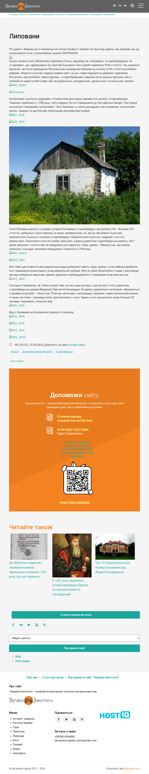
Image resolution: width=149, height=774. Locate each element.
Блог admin (17, 361)
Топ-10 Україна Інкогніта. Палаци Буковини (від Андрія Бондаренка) (112, 567)
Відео (16, 748)
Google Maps (77, 345)
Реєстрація (22, 661)
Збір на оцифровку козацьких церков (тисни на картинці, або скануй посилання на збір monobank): (77, 449)
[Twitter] (66, 719)
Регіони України (23, 722)
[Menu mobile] (141, 6)
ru (119, 5)
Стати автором (53, 677)
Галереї (17, 744)
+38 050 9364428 (64, 736)
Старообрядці (64, 351)
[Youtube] (74, 719)
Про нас (32, 677)
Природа (18, 735)
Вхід (18, 656)
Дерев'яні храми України (37, 351)
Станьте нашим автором (75, 614)
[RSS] (82, 719)
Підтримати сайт (74, 648)
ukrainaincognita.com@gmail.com (76, 740)
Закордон (19, 753)
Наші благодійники (74, 502)
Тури (16, 727)
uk (114, 5)
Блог (16, 740)
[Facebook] (58, 719)
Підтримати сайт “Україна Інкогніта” (93, 677)
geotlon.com (133, 768)
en (125, 5)
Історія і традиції (23, 718)
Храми (15, 351)
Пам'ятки (19, 731)
